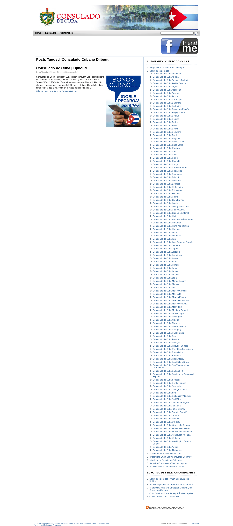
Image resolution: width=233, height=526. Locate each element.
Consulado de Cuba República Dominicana (173, 349)
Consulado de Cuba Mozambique (168, 313)
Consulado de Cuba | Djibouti (61, 68)
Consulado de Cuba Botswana (167, 132)
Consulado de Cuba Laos (165, 268)
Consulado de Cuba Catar (165, 151)
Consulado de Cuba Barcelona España (171, 109)
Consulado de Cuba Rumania (167, 355)
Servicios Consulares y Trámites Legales (168, 463)
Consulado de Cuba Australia (166, 93)
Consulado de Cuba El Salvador (168, 187)
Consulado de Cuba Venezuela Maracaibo (172, 431)
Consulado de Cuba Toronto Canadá (170, 412)
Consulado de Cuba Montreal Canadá (170, 310)
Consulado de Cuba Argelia (166, 86)
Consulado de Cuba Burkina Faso (168, 142)
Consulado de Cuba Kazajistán (167, 255)
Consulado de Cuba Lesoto (165, 271)
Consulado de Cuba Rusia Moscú (168, 359)
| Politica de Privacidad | (52, 525)
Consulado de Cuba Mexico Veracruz (170, 304)
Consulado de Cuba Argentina (167, 90)
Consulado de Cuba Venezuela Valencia (172, 435)
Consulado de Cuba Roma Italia (168, 352)
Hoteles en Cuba (66, 523)
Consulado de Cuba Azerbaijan (167, 99)
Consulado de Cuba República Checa (170, 346)
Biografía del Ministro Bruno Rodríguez (167, 68)
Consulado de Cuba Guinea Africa (169, 210)
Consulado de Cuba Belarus (166, 116)
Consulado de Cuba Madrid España (169, 281)
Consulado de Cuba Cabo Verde (168, 145)
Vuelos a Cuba (80, 523)
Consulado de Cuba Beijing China (169, 112)
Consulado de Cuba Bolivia (165, 129)
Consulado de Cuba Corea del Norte (170, 167)
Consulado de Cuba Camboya (167, 148)
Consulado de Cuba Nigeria (166, 320)
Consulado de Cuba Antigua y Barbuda (171, 80)
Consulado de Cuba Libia (165, 278)
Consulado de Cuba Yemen (166, 447)
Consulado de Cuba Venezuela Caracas (171, 428)
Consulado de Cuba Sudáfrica (167, 399)
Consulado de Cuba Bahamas (167, 103)
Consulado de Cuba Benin (165, 125)
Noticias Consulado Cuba (166, 507)
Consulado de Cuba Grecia (165, 203)
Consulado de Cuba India (165, 232)
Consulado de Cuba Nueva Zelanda (169, 326)
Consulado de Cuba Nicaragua (167, 317)
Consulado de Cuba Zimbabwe (167, 450)
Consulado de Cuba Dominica (167, 180)
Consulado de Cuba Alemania (167, 73)
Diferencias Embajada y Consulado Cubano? (170, 457)
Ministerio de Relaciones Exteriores (165, 460)
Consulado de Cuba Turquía (166, 415)
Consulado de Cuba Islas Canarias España (173, 242)
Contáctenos (66, 33)
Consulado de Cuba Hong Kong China (171, 226)
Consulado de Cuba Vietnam (166, 438)
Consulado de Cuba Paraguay (167, 329)
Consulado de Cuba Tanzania (167, 406)
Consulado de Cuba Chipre (165, 158)
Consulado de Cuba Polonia (166, 339)
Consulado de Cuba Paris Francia (168, 333)
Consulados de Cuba (159, 71)
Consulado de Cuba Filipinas (166, 193)
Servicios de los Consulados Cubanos (167, 466)
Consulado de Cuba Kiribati (166, 261)
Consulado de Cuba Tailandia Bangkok (171, 402)
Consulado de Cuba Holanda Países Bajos (173, 219)
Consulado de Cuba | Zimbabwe (164, 496)
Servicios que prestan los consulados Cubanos (171, 484)
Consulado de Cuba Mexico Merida (169, 297)
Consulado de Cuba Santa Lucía (168, 371)
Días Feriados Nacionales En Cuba (165, 453)
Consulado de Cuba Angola (166, 77)
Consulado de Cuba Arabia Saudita (169, 83)
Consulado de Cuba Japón (165, 248)
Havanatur (195, 523)
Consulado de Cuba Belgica (166, 119)
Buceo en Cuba (92, 523)
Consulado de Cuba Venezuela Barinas (171, 425)
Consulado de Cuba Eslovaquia (168, 190)
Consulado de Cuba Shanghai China (170, 389)
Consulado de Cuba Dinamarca (167, 174)
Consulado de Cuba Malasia (166, 284)
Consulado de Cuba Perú (165, 336)
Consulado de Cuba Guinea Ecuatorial (171, 213)
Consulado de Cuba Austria (165, 96)
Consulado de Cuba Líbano (166, 274)
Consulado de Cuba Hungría (166, 229)
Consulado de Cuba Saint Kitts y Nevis (171, 362)
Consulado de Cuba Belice (165, 122)
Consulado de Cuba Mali (164, 287)
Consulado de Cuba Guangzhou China (171, 206)
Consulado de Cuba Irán (164, 239)
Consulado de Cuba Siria (164, 393)
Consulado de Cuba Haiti (164, 216)
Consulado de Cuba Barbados (167, 106)
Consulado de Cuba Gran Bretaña (169, 200)
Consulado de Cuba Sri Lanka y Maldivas (172, 396)
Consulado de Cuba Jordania (166, 252)
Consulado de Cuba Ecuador (166, 184)
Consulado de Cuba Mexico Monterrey (171, 300)
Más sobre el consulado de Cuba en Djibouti (56, 91)
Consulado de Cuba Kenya (165, 258)
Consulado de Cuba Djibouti (166, 177)
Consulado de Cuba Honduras (167, 223)
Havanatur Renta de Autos (49, 523)
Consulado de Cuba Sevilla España (169, 383)
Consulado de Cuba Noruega (166, 323)
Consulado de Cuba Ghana (165, 197)
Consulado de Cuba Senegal (166, 380)
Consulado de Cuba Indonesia (167, 236)
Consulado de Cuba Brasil (165, 135)
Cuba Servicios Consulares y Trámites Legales (171, 493)
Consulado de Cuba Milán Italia (167, 307)
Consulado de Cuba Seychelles (167, 386)
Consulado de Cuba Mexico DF (167, 294)
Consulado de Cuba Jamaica (166, 245)
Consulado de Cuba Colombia (167, 161)
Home (38, 33)
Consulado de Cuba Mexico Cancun (170, 291)
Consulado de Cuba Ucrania (166, 419)
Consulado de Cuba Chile (165, 155)
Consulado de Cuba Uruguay (166, 422)
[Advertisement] (97, 46)
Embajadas (50, 33)
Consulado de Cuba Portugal (166, 342)
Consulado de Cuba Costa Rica (167, 171)
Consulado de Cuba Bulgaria (166, 138)
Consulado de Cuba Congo (165, 164)
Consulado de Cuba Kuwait (165, 265)
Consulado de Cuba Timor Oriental (169, 409)
